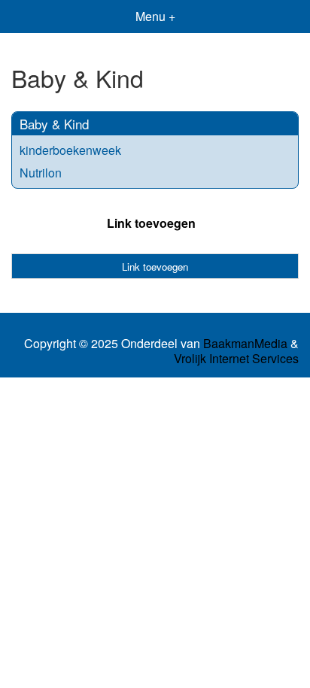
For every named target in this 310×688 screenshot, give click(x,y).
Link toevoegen (151, 223)
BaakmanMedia (245, 343)
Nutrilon (41, 172)
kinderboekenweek (70, 150)
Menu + (155, 16)
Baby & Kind (54, 123)
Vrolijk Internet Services (236, 358)
